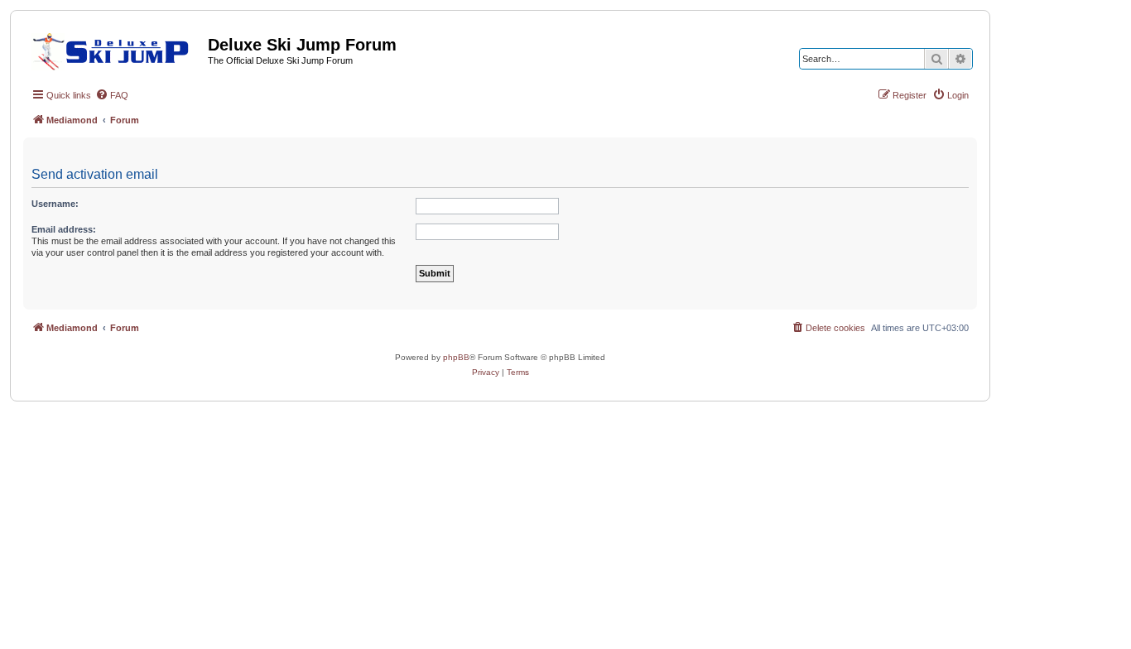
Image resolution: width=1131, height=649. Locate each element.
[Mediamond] (115, 49)
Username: (55, 204)
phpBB (456, 357)
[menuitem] (111, 95)
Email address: (63, 229)
